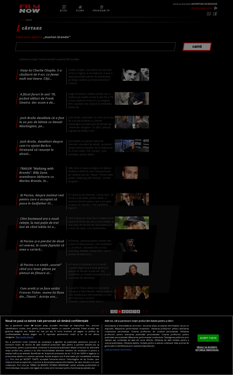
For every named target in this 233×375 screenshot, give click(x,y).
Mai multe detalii (25, 337)
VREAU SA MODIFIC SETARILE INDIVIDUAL (207, 348)
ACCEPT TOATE (208, 337)
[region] (116, 345)
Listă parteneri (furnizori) (118, 349)
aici (7, 359)
